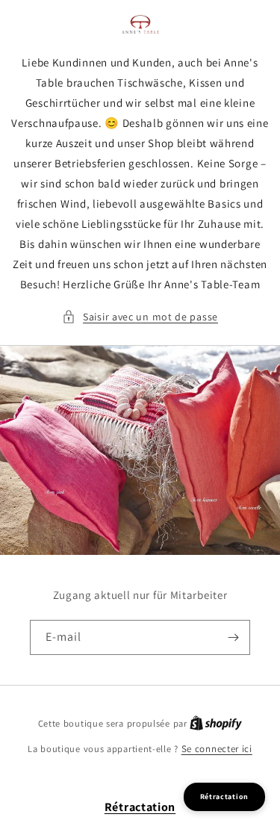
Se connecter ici (216, 748)
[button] (140, 317)
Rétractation (140, 807)
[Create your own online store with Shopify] (216, 723)
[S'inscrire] (233, 637)
